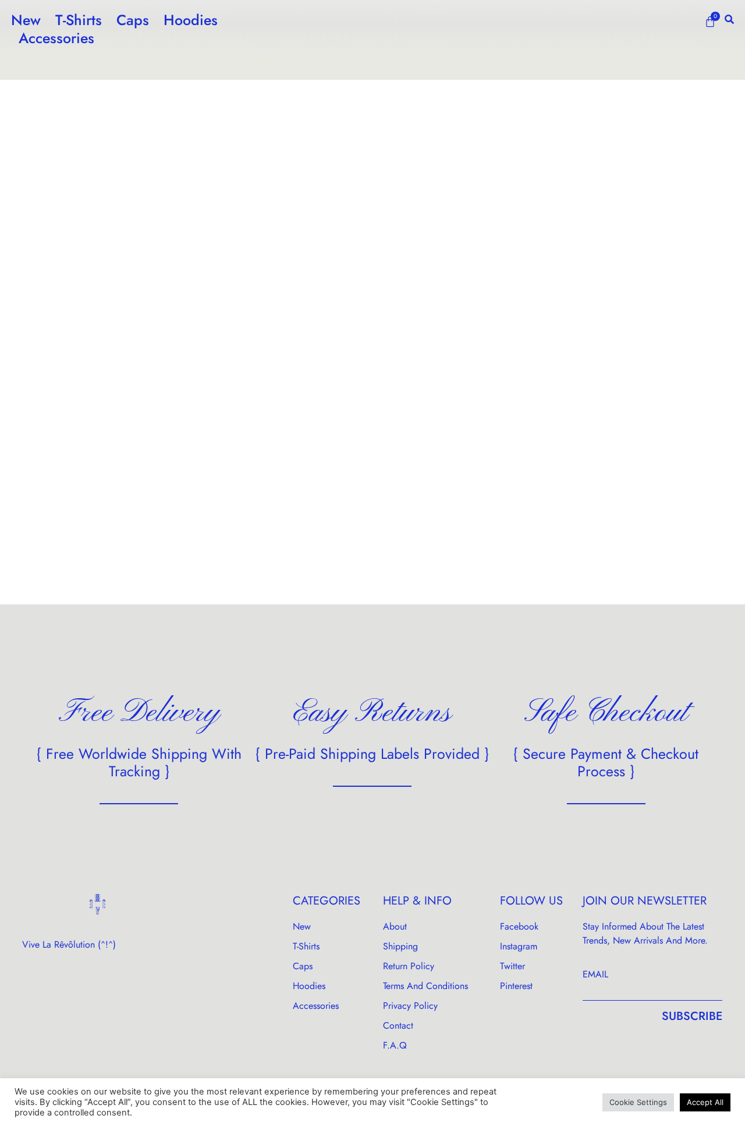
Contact (398, 1025)
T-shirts (78, 20)
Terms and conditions (425, 986)
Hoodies (191, 20)
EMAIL (595, 974)
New (26, 20)
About (395, 926)
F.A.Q (395, 1045)
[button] (729, 19)
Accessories (56, 38)
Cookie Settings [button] (638, 1102)
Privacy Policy (410, 1005)
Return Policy (408, 966)
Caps (132, 20)
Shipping (400, 946)
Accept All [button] (705, 1102)
